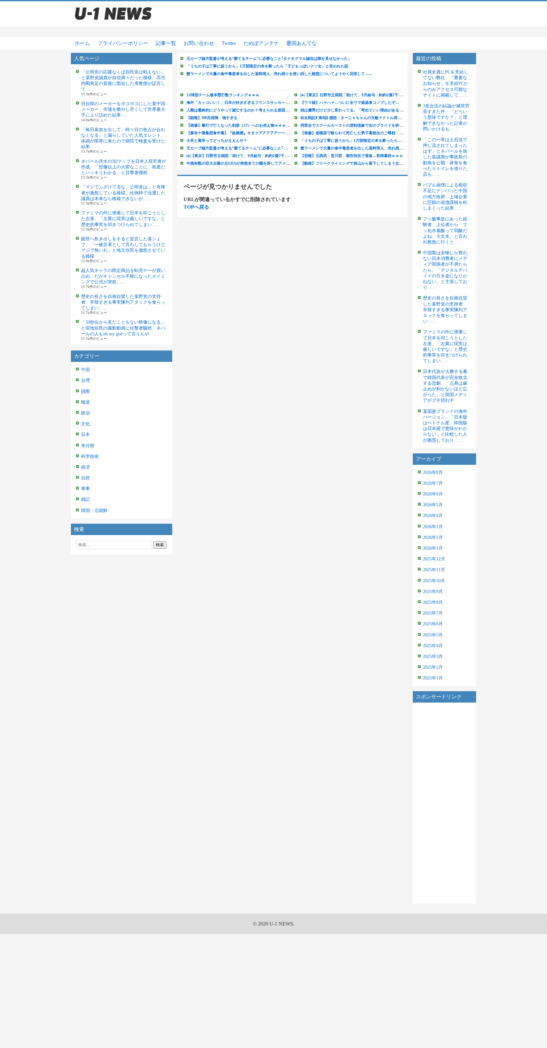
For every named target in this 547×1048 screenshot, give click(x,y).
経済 (85, 467)
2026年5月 (433, 504)
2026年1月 (433, 548)
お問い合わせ (199, 43)
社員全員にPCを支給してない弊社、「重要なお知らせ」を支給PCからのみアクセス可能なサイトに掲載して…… (445, 84)
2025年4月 (433, 645)
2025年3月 (433, 656)
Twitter (229, 43)
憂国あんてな (301, 43)
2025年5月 (433, 635)
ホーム (82, 43)
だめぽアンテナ (261, 43)
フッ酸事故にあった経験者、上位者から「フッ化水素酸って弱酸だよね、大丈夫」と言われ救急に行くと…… (445, 230)
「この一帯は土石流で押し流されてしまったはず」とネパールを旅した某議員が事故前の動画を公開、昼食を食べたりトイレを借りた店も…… (445, 157)
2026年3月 (433, 526)
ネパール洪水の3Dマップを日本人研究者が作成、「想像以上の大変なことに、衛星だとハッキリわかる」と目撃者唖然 (123, 167)
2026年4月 (433, 515)
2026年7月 (433, 483)
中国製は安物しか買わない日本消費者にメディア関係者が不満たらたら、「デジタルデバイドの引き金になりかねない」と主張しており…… (445, 270)
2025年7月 (433, 613)
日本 (85, 434)
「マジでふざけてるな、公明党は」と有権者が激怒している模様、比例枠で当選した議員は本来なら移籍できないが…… (123, 193)
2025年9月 (433, 591)
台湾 (85, 380)
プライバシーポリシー (122, 43)
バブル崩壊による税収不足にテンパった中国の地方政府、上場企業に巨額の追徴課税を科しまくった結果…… (445, 197)
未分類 (87, 445)
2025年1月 (433, 678)
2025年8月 (433, 602)
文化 (85, 423)
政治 (85, 413)
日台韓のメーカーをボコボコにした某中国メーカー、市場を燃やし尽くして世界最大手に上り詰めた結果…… (123, 109)
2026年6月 (433, 494)
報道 (85, 402)
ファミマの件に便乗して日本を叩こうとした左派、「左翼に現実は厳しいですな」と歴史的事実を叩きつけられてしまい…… (123, 219)
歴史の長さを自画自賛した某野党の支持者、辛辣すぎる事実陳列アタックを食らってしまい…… (123, 302)
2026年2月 (433, 537)
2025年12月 (434, 559)
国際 (85, 391)
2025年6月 (433, 624)
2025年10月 (434, 580)
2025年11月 (434, 569)
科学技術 (90, 456)
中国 (85, 369)
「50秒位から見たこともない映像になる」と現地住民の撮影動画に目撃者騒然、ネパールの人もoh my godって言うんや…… (123, 328)
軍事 (85, 488)
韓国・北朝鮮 (94, 510)
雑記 (85, 499)
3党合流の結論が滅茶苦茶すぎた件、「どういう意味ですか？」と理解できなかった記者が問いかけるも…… (446, 117)
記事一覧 (166, 43)
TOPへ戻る (196, 207)
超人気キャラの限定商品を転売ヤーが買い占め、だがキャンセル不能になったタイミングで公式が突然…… (123, 276)
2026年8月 (433, 472)
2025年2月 (433, 667)
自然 (85, 478)
